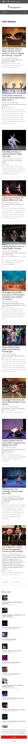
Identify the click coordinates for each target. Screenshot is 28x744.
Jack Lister (16, 315)
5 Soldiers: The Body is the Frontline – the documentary (13, 721)
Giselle (20, 170)
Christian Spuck (8, 359)
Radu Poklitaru (6, 216)
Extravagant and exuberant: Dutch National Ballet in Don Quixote (14, 402)
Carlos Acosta (8, 113)
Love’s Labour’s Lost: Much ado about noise (11, 673)
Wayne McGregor (10, 123)
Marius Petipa (15, 117)
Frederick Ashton (6, 115)
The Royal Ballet (12, 515)
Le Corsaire (11, 172)
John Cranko (5, 363)
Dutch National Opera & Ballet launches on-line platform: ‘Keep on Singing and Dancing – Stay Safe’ (13, 52)
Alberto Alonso (14, 166)
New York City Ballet (11, 511)
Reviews (6, 164)
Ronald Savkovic (14, 216)
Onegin (8, 369)
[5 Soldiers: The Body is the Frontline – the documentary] (4, 718)
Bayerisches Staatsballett (19, 505)
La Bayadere (17, 212)
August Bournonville (19, 208)
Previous (5, 582)
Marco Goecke (5, 367)
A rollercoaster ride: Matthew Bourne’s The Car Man (13, 698)
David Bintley (5, 313)
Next (19, 582)
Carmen (13, 210)
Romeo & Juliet (6, 121)
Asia (5, 256)
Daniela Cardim (19, 311)
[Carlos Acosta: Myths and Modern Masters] (4, 625)
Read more (5, 569)
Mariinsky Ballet (9, 509)
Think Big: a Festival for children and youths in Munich (13, 709)
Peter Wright (20, 119)
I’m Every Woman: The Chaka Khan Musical (11, 662)
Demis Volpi (22, 359)
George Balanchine (20, 313)
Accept (14, 737)
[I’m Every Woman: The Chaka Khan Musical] (4, 659)
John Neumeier (10, 365)
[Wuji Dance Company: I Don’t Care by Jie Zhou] (4, 648)
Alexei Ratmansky (8, 65)
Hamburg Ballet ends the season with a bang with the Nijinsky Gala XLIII (13, 443)
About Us (12, 1)
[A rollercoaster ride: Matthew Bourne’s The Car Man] (4, 695)
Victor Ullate (5, 218)
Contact (18, 1)
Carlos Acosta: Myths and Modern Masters (11, 627)
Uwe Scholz (5, 371)
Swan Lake (19, 121)
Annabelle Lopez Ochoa (13, 168)
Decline (14, 741)
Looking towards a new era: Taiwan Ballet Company (13, 247)
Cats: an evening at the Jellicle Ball (9, 639)
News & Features (8, 63)
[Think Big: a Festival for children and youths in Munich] (4, 707)
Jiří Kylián (21, 115)
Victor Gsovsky (14, 174)
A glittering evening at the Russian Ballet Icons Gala (12, 199)
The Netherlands (14, 67)
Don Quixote (16, 65)
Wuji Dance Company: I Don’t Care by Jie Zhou (11, 650)
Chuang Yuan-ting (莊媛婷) (10, 260)
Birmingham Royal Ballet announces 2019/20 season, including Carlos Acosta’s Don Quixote (13, 295)
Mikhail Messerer (19, 214)
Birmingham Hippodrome (10, 110)
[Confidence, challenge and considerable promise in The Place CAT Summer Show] (4, 612)
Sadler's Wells (13, 121)
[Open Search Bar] (25, 12)
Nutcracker (14, 119)
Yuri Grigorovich (16, 574)
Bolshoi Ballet (5, 507)
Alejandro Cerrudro (9, 208)
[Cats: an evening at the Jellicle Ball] (4, 636)
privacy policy (22, 733)
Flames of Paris (10, 212)
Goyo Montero (14, 115)
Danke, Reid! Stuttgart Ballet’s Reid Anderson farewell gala (11, 349)
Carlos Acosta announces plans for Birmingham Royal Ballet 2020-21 (13, 97)
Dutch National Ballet (16, 412)
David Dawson (18, 210)
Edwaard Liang (15, 170)
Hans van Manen (16, 361)
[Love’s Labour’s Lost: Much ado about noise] (4, 671)
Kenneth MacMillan (7, 117)
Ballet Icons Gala (6, 210)
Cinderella (15, 113)
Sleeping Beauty (6, 174)
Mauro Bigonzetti (10, 214)
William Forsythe (12, 371)
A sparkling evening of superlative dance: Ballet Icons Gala (12, 154)
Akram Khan (7, 166)
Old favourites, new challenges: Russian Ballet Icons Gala (12, 491)
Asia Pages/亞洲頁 (10, 256)
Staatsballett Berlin (19, 513)
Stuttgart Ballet (22, 369)
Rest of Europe (16, 63)
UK (13, 108)
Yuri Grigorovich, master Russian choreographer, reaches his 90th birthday (12, 549)
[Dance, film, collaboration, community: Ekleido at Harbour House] (4, 599)
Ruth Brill (11, 317)
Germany (6, 357)
